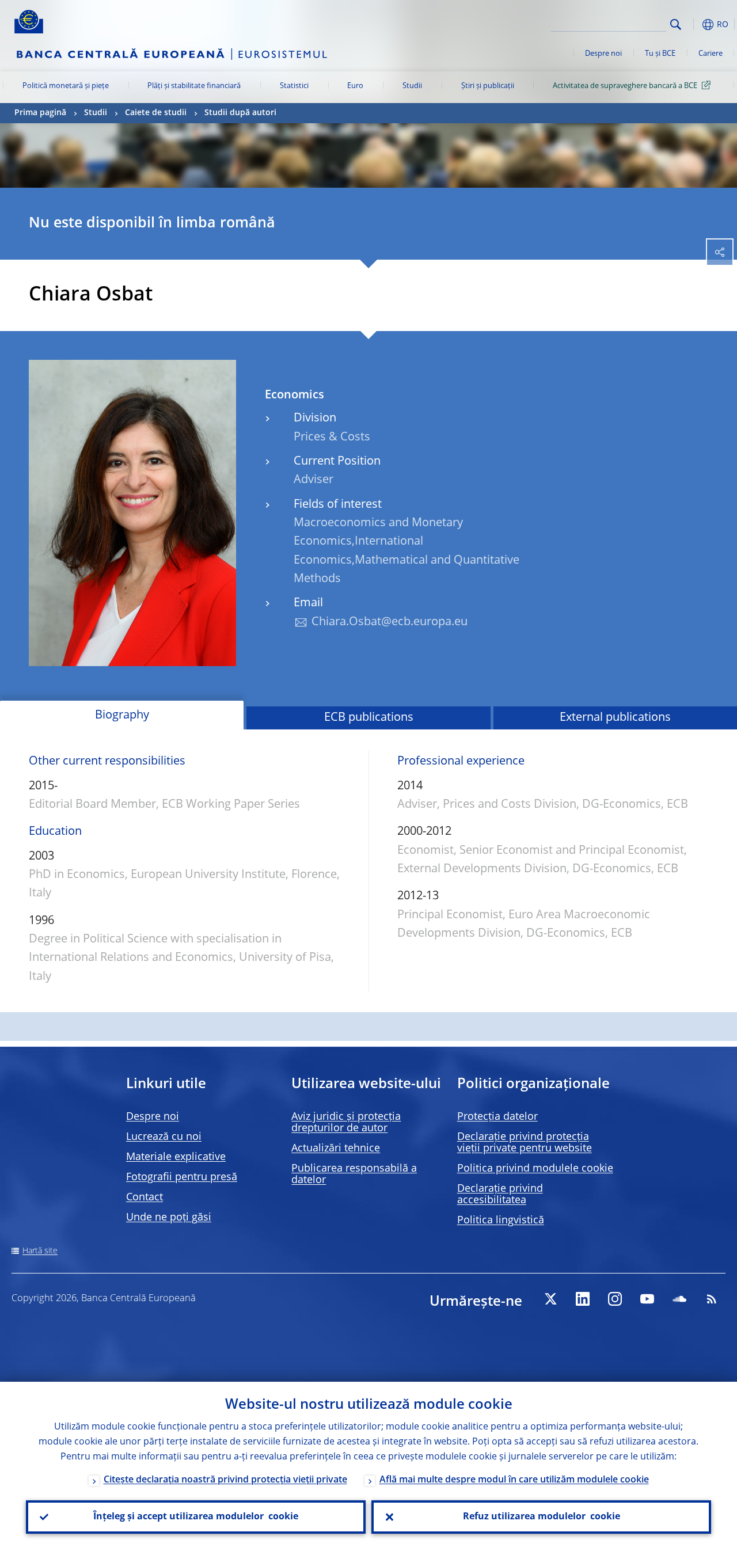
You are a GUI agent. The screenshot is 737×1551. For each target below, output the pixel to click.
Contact (144, 1197)
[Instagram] (615, 1299)
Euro (355, 86)
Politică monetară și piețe (65, 86)
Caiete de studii (156, 113)
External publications (615, 718)
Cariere (710, 54)
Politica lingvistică (500, 1220)
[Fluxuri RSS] (711, 1299)
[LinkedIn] (583, 1299)
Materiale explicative (176, 1157)
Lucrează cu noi (164, 1137)
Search (675, 24)
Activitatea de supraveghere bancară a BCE (625, 86)
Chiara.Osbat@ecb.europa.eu (389, 622)
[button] (694, 24)
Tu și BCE (660, 54)
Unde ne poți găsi (168, 1217)
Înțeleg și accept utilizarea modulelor (195, 1517)
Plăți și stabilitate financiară (194, 86)
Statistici (294, 86)
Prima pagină (40, 113)
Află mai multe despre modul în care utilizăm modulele (514, 1480)
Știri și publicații (487, 86)
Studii (412, 86)
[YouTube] (647, 1299)
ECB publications (368, 718)
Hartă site (40, 1251)
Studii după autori (240, 113)
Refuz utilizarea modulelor (541, 1517)
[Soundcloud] (679, 1299)
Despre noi (603, 54)
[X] (550, 1299)
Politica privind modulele (535, 1169)
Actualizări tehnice (335, 1148)
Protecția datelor (497, 1117)
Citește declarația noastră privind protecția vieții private (225, 1480)
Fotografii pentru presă (181, 1177)
